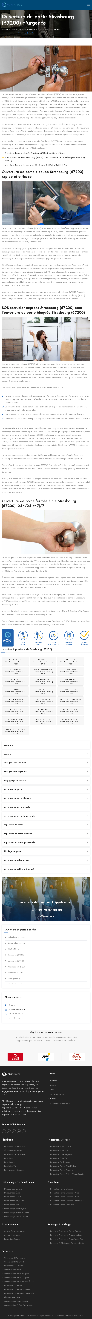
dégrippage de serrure (15, 780)
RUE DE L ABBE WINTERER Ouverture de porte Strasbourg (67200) (16, 731)
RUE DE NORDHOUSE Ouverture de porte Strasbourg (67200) (43, 701)
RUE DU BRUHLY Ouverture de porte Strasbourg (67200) (43, 662)
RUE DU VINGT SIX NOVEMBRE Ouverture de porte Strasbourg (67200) (70, 701)
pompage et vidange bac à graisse (65, 1231)
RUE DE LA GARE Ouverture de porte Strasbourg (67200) (16, 691)
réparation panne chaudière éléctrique (67, 1200)
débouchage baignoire (14, 1200)
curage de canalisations (14, 1231)
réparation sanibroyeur (60, 1162)
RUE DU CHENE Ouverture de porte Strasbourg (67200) (70, 672)
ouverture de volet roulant (16, 860)
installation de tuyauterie (14, 1154)
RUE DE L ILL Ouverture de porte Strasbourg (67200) (43, 691)
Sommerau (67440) (16, 961)
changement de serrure (15, 762)
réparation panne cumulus (61, 1170)
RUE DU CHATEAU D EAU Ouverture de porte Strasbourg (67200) (43, 672)
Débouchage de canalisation (18, 1182)
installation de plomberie (14, 1146)
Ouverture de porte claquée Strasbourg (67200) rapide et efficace (35, 153)
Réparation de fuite (59, 1140)
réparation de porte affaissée (18, 833)
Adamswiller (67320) (16, 943)
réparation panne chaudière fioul (64, 1196)
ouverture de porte (13, 789)
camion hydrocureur (13, 1235)
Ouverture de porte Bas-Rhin (49, 29)
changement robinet (13, 1150)
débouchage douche (13, 1196)
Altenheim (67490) (16, 972)
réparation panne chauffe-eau (63, 1166)
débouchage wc (11, 1204)
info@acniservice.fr (46, 916)
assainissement (10, 1224)
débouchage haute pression (16, 1212)
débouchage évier (12, 1192)
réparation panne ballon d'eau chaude (67, 1174)
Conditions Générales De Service (69, 1315)
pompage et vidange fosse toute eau (66, 1239)
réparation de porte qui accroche (20, 842)
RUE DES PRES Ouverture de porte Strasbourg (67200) (43, 711)
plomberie (7, 1140)
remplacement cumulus (14, 1170)
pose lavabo (9, 1162)
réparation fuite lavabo (60, 1146)
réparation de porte (13, 824)
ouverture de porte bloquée (17, 798)
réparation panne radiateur (62, 1204)
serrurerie (8, 745)
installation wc (10, 1166)
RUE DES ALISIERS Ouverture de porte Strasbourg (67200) (16, 662)
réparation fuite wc (58, 1158)
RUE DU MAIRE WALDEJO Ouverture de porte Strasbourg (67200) (70, 721)
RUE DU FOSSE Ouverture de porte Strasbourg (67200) (70, 681)
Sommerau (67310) (16, 955)
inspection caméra (12, 1239)
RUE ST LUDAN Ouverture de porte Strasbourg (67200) (70, 691)
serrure (7, 753)
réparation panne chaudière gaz (64, 1192)
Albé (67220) (13, 949)
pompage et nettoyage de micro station (67, 1243)
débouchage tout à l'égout (16, 1216)
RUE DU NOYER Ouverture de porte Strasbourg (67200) (16, 711)
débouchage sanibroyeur (15, 1208)
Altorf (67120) (14, 978)
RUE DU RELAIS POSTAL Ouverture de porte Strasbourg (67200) (16, 721)
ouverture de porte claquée (17, 807)
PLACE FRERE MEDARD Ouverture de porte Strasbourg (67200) (16, 701)
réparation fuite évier (59, 1150)
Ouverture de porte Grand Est (23, 29)
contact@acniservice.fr (60, 1103)
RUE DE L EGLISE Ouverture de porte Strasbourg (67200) (16, 681)
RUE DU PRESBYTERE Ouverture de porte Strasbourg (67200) (70, 711)
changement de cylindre (15, 771)
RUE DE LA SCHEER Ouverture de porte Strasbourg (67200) (43, 721)
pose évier (8, 1158)
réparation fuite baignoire (61, 1154)
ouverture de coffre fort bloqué (19, 869)
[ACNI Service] (13, 4)
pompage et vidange (59, 1224)
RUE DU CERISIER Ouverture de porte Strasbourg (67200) (16, 672)
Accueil (5, 29)
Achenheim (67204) (16, 937)
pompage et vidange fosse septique (66, 1235)
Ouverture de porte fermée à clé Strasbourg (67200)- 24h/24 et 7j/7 (36, 164)
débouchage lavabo (13, 1188)
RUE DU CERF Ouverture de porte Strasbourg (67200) (70, 662)
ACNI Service (30, 1315)
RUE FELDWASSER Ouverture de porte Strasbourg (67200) (43, 681)
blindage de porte (12, 851)
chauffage (53, 1182)
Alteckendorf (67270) (17, 966)
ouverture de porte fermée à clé (19, 816)
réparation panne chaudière (62, 1188)
